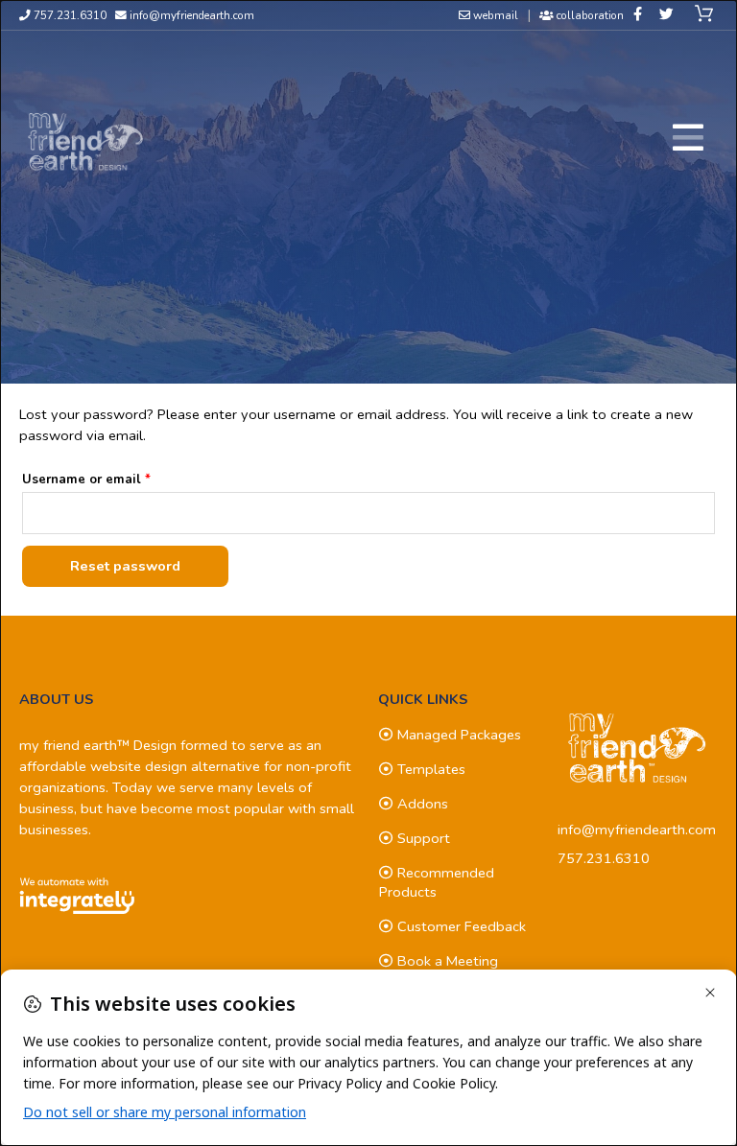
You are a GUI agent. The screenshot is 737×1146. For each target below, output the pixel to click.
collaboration (589, 15)
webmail (494, 15)
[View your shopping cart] (707, 14)
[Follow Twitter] (666, 14)
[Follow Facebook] (638, 14)
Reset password (125, 565)
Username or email (114, 477)
